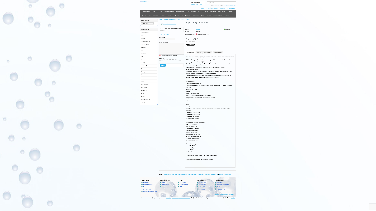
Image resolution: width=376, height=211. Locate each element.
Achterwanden (146, 11)
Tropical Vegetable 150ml (183, 19)
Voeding (209, 16)
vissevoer (207, 174)
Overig (144, 16)
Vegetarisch (172, 19)
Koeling (206, 11)
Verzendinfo (146, 187)
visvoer (180, 174)
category (143, 47)
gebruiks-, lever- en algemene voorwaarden (178, 198)
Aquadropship (221, 189)
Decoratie (193, 11)
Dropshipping (184, 184)
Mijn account (202, 182)
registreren (232, 5)
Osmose (231, 11)
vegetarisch (170, 174)
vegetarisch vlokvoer (198, 174)
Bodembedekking (169, 11)
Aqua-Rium (220, 182)
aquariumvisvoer (187, 174)
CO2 (187, 11)
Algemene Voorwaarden (150, 191)
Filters (200, 11)
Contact (208, 8)
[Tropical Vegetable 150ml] (168, 24)
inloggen (225, 5)
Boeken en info (180, 11)
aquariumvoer (214, 174)
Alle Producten (184, 187)
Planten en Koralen (153, 16)
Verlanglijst (202, 187)
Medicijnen (213, 11)
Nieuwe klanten (231, 8)
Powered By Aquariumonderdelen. (224, 194)
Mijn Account (214, 8)
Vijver (202, 16)
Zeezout (227, 16)
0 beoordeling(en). (164, 34)
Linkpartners (183, 182)
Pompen (163, 16)
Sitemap (164, 187)
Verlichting (187, 16)
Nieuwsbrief (202, 189)
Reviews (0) (207, 52)
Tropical (198, 29)
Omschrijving (190, 52)
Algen (153, 11)
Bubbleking (220, 187)
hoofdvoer (222, 174)
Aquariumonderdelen (223, 184)
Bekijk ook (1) (218, 52)
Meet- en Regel (222, 11)
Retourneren (165, 184)
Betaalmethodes (148, 184)
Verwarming (196, 16)
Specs (199, 52)
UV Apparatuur (179, 16)
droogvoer (228, 174)
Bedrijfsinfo (146, 182)
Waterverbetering (217, 16)
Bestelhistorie (202, 184)
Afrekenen (222, 8)
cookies (233, 198)
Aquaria (160, 11)
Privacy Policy (147, 189)
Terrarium (170, 16)
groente (164, 174)
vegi (176, 174)
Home (202, 8)
